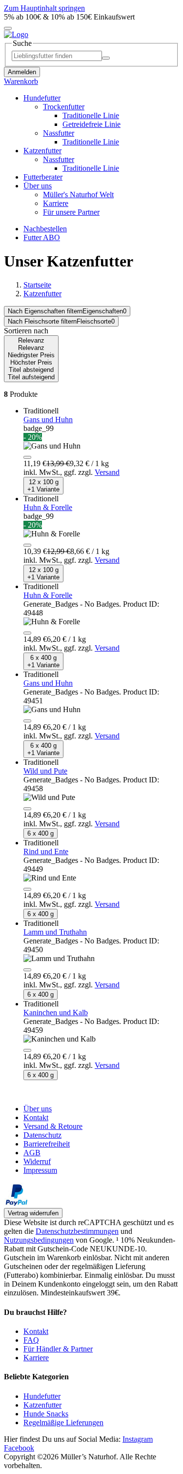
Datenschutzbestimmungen (77, 1231)
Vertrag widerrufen (33, 1213)
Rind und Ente (45, 851)
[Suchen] (106, 58)
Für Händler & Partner (58, 1349)
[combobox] (67, 311)
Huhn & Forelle (47, 507)
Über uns (37, 1109)
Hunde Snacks (45, 1414)
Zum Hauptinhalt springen (44, 8)
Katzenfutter (42, 293)
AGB (32, 1152)
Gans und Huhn (48, 419)
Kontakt (35, 1117)
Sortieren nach (26, 331)
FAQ (31, 1340)
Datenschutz (42, 1135)
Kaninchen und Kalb (55, 1012)
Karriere (36, 1357)
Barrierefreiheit (46, 1144)
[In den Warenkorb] (27, 457)
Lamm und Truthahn (55, 932)
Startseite (37, 285)
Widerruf (37, 1161)
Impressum (40, 1170)
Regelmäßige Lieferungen (63, 1422)
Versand (107, 472)
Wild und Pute (45, 771)
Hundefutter (42, 1396)
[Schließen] (8, 28)
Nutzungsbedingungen (39, 1240)
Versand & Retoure (52, 1126)
